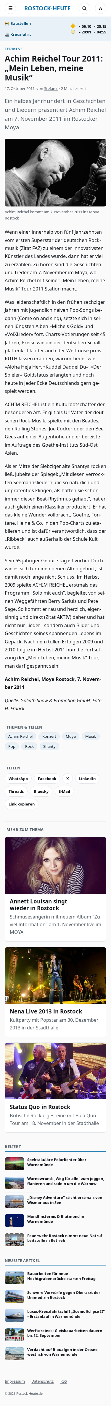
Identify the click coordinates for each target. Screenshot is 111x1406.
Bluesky (41, 791)
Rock (29, 746)
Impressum (15, 1381)
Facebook (47, 778)
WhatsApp (18, 778)
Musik (90, 736)
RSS (63, 1381)
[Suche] (84, 8)
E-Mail (64, 791)
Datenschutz (42, 1381)
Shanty (49, 746)
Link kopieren (22, 804)
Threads (16, 791)
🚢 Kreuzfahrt (18, 34)
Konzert (49, 736)
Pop (11, 746)
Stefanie (51, 88)
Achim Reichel (20, 736)
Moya (71, 736)
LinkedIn (87, 778)
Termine (14, 48)
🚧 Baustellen (18, 23)
